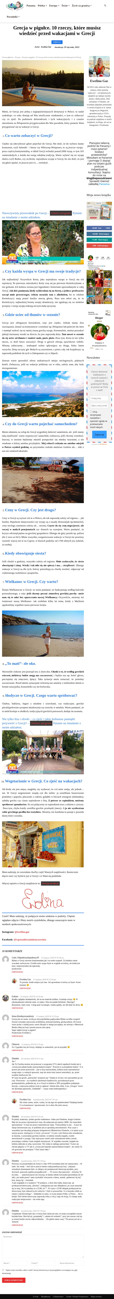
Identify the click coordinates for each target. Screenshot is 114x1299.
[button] (105, 5)
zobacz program (61, 213)
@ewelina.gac (22, 931)
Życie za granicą (81, 5)
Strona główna (7, 57)
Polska (41, 5)
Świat (65, 5)
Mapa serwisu (96, 1296)
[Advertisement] (43, 187)
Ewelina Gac (46, 47)
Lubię (108, 228)
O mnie (36, 1296)
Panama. (104, 184)
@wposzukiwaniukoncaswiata (30, 939)
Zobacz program (41, 723)
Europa (53, 5)
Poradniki (12, 16)
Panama (31, 5)
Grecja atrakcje (50, 883)
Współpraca (45, 1296)
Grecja (57, 42)
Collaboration (58, 1296)
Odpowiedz (17, 972)
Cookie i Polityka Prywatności (77, 1296)
